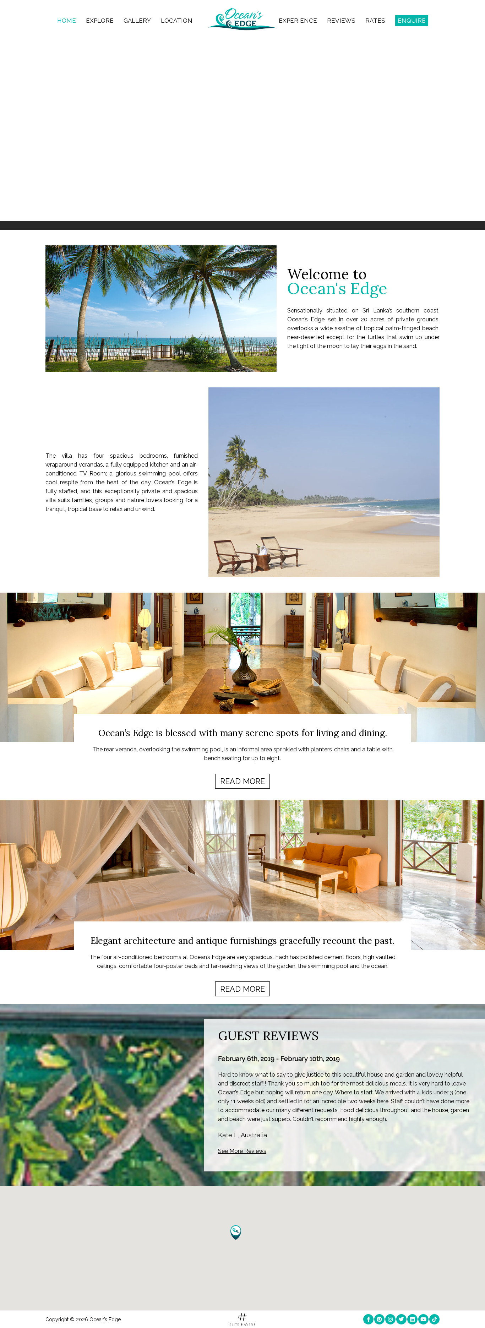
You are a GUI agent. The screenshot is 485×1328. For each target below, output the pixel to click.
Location (176, 20)
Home (66, 20)
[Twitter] (401, 1319)
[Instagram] (390, 1319)
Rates (375, 20)
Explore (100, 20)
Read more (242, 781)
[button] (235, 1232)
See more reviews (242, 1151)
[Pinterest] (379, 1319)
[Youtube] (423, 1319)
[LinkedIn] (412, 1319)
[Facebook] (368, 1319)
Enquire (412, 20)
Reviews (341, 20)
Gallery (137, 20)
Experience (298, 20)
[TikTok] (434, 1319)
